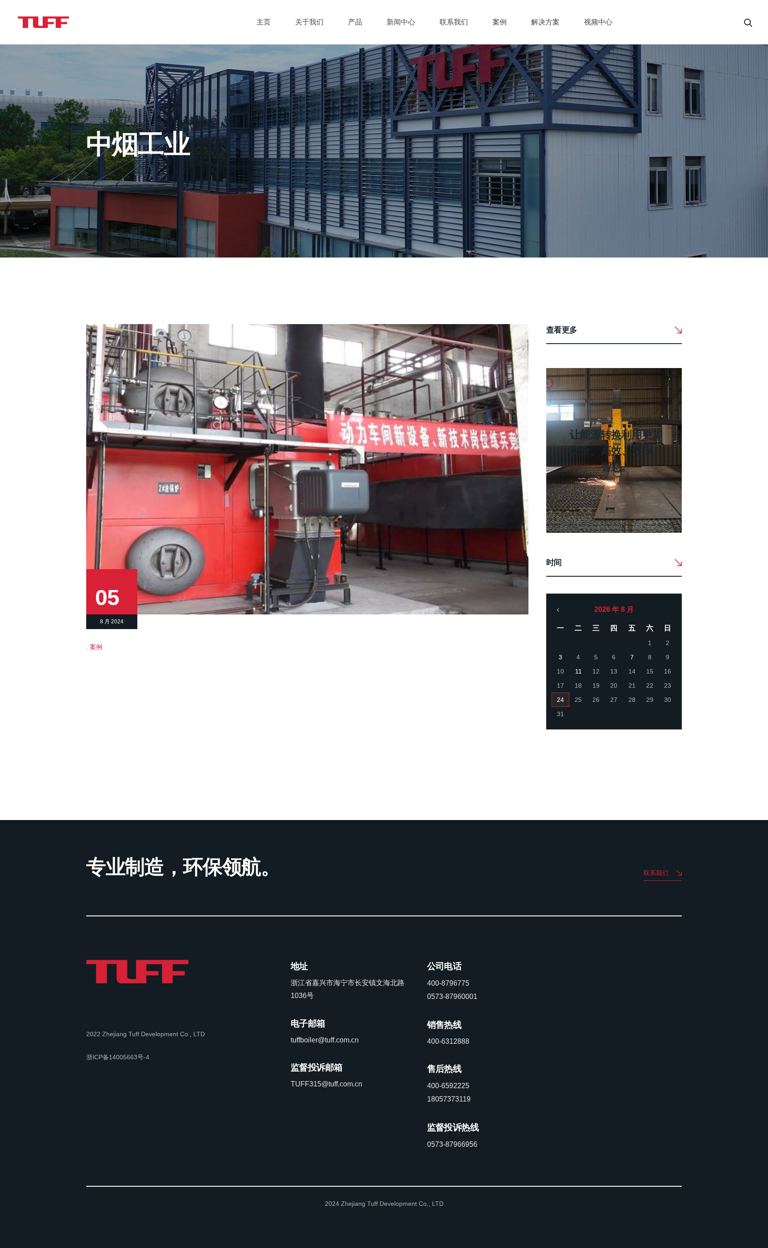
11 (578, 671)
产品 (355, 22)
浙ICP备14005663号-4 (117, 1057)
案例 (499, 22)
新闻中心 (401, 22)
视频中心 (598, 22)
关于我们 (309, 22)
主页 (263, 22)
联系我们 (454, 22)
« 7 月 (558, 610)
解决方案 (545, 22)
